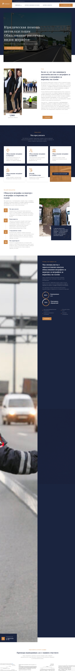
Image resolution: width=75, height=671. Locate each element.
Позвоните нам (9, 636)
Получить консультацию (14, 48)
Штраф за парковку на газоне (32, 5)
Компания (17, 5)
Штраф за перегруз (47, 5)
